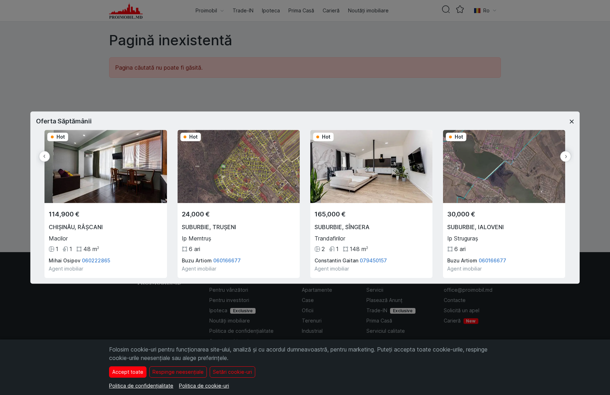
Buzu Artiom (197, 260)
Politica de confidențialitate (141, 386)
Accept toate (127, 372)
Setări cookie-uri (232, 372)
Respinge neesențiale (178, 372)
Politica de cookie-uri (204, 386)
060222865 (96, 260)
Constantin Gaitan (336, 260)
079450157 (373, 260)
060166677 (227, 260)
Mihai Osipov (64, 260)
